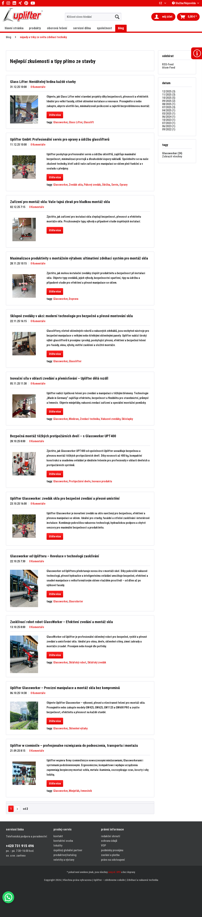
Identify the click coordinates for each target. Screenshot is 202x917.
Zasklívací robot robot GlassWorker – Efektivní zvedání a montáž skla (61, 622)
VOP (103, 845)
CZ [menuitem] (161, 3)
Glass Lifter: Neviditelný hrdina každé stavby (43, 82)
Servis (114, 184)
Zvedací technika (90, 418)
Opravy (123, 184)
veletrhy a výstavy (63, 859)
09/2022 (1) (168, 129)
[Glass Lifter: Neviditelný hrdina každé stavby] (24, 109)
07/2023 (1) (168, 123)
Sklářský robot (77, 662)
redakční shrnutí (110, 836)
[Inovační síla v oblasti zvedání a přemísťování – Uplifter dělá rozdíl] (24, 406)
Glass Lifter (75, 122)
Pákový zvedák (92, 184)
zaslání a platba (110, 855)
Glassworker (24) (172, 153)
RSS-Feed (167, 64)
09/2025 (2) (168, 101)
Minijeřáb (74, 790)
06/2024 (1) (168, 116)
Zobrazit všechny (172, 156)
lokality (57, 845)
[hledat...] (117, 17)
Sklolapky (127, 418)
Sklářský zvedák (96, 662)
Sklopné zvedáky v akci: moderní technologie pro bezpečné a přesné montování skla (71, 316)
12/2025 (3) (168, 91)
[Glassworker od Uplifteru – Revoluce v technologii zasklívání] (24, 588)
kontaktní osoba (63, 840)
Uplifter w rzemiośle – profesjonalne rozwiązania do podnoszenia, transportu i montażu (74, 745)
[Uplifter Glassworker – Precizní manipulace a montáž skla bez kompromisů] (24, 716)
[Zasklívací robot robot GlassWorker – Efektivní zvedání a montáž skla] (24, 654)
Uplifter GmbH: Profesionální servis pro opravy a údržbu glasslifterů (59, 139)
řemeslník (86, 790)
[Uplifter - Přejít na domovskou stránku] (22, 15)
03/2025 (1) (168, 113)
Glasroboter (76, 601)
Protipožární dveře (80, 481)
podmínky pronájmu (112, 850)
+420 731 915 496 (20, 846)
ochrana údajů (109, 840)
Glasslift (89, 122)
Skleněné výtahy (78, 728)
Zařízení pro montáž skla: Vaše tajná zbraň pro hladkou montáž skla (60, 202)
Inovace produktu (102, 481)
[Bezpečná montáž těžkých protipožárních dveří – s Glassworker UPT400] (24, 464)
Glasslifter (75, 361)
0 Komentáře (38, 86)
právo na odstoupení (113, 859)
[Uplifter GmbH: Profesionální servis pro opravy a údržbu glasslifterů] (24, 167)
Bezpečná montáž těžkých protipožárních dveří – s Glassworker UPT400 (63, 436)
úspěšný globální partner (67, 850)
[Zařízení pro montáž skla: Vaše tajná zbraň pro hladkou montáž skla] (24, 229)
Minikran (74, 418)
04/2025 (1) (168, 110)
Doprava (73, 298)
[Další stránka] (17, 809)
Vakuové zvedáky (110, 418)
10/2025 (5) (168, 97)
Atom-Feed (168, 67)
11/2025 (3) (168, 94)
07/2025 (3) (168, 107)
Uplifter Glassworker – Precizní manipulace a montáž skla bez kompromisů (65, 688)
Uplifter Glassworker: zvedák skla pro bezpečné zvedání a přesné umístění (65, 498)
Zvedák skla (76, 184)
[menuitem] (93, 17)
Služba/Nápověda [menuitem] (185, 3)
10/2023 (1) (168, 119)
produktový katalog (64, 855)
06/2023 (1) (168, 126)
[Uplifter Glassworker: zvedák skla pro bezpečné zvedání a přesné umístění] (24, 526)
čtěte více (55, 115)
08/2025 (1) (168, 104)
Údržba (106, 184)
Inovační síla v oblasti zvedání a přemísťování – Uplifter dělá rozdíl (59, 378)
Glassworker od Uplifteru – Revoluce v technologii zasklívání (54, 556)
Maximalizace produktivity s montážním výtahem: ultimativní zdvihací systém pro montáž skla (79, 258)
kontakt (58, 836)
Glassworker (60, 122)
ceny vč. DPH (114, 872)
